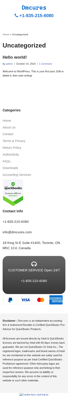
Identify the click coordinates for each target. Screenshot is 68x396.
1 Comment (45, 64)
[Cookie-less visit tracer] (34, 394)
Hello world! (15, 57)
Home (6, 34)
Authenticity (11, 154)
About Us (9, 127)
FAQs (6, 161)
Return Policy (12, 147)
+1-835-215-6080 (36, 15)
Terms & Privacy (14, 141)
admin (9, 64)
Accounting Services (17, 175)
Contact (8, 134)
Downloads (10, 168)
